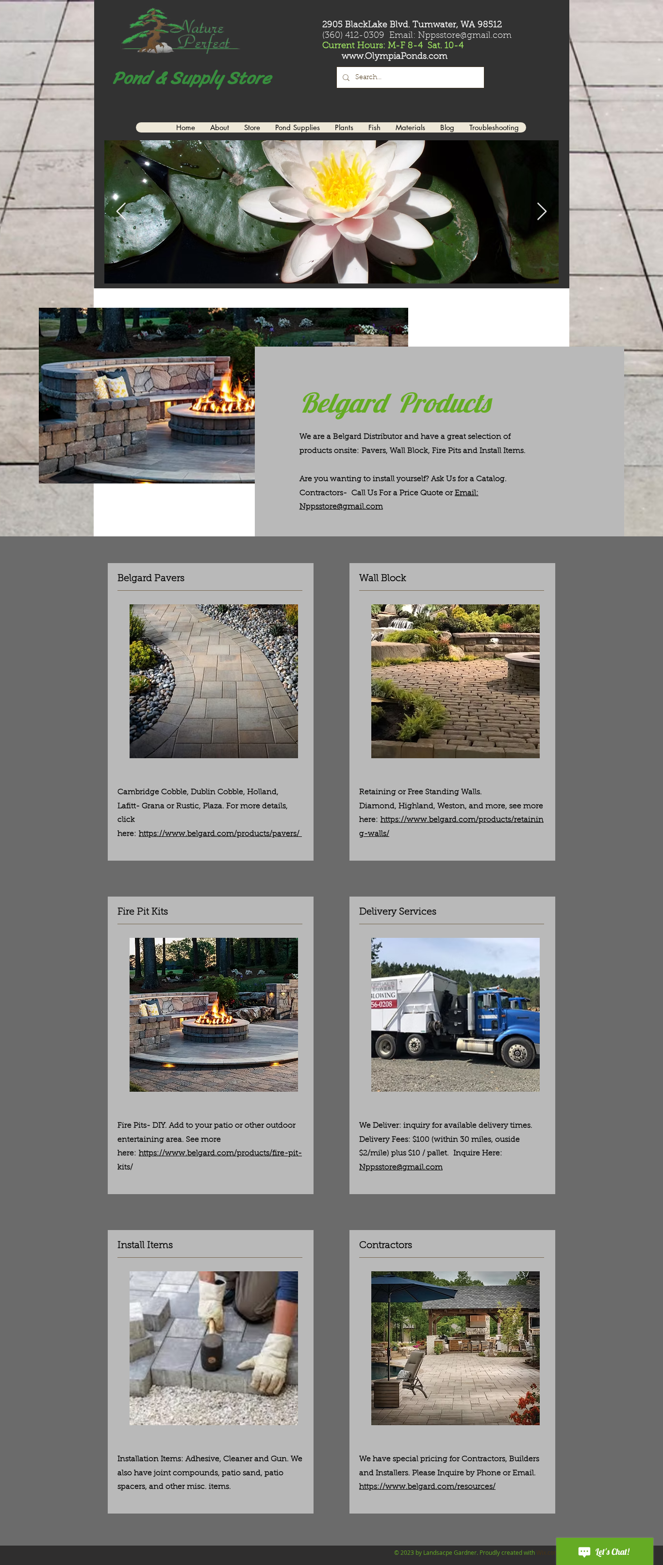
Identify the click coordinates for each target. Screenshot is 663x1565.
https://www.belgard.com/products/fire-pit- (220, 1153)
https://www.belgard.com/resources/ (427, 1487)
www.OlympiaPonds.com (395, 56)
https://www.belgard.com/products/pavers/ (220, 834)
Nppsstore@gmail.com (401, 1167)
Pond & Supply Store (189, 77)
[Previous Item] (121, 211)
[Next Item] (541, 211)
